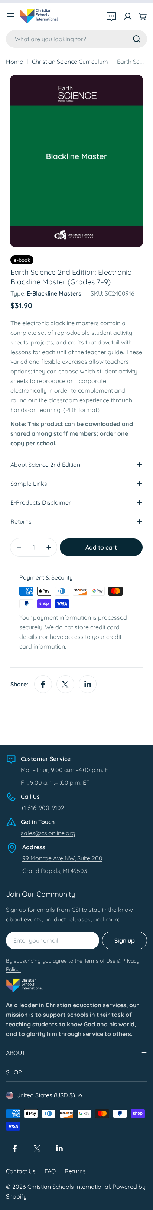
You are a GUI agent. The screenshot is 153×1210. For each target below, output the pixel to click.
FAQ (50, 1171)
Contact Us (21, 1171)
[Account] (127, 16)
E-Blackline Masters (54, 293)
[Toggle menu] (10, 16)
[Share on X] (65, 684)
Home (14, 61)
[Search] (136, 38)
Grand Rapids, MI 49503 (54, 870)
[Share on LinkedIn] (88, 684)
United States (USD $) (45, 1095)
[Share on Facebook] (43, 684)
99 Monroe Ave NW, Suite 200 (62, 858)
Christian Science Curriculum (70, 61)
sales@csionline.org (48, 833)
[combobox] (76, 39)
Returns (75, 1171)
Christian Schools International (68, 1186)
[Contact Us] (111, 16)
